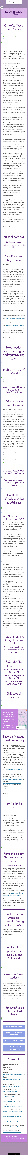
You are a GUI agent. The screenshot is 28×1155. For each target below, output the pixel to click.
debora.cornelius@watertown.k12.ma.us (12, 779)
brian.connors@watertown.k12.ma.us (15, 325)
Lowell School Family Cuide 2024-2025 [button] (14, 1048)
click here (19, 761)
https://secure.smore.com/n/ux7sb (13, 769)
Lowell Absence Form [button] (14, 1026)
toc (2, 8)
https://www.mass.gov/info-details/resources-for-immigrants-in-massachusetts (14, 895)
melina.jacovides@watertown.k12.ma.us (15, 318)
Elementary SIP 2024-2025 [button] (14, 1041)
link (19, 817)
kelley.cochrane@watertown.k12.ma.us (12, 1122)
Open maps (20, 727)
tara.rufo (10, 1091)
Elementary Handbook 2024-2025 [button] (14, 1034)
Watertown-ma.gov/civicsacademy (11, 999)
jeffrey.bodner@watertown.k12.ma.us (12, 783)
